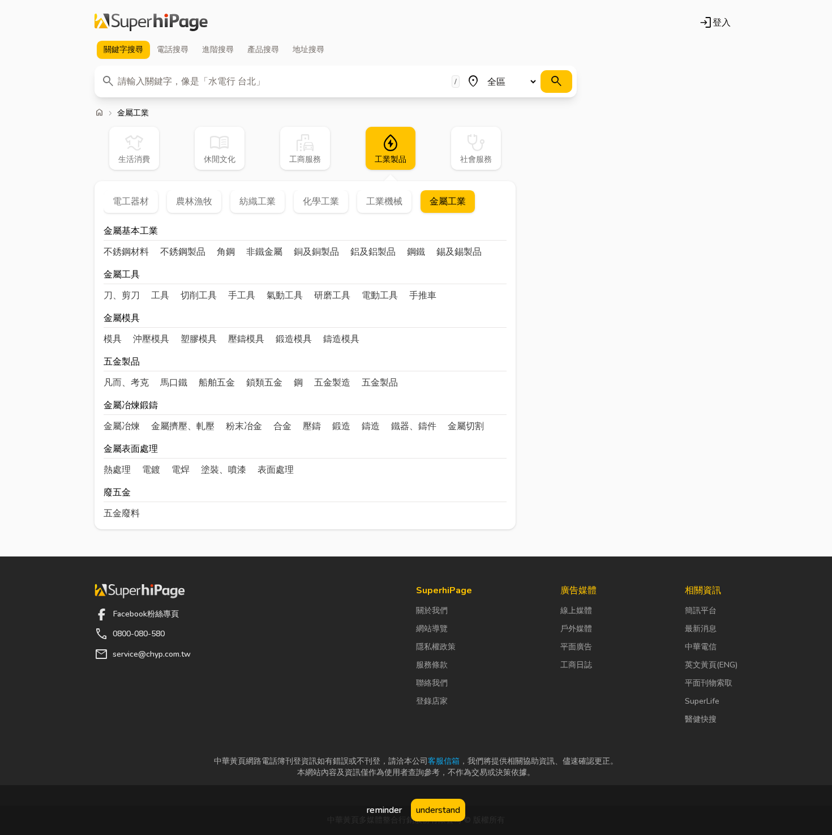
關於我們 (432, 610)
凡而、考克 (126, 382)
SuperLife (702, 701)
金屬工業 (448, 201)
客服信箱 (444, 761)
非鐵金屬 (264, 252)
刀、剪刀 (122, 295)
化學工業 (321, 201)
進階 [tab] (218, 49)
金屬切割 (466, 426)
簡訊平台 (701, 610)
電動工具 (380, 295)
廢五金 (117, 493)
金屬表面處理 (131, 449)
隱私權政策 (436, 646)
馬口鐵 (173, 382)
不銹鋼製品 (182, 252)
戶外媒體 (576, 628)
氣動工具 (285, 295)
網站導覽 (432, 628)
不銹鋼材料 (126, 252)
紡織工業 (257, 201)
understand (438, 810)
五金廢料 (122, 513)
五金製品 (122, 362)
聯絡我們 (432, 683)
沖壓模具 (151, 339)
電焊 (180, 470)
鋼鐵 (416, 252)
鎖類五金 (264, 382)
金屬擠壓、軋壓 (183, 426)
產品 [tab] (263, 49)
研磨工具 (332, 295)
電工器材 (131, 201)
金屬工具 (122, 275)
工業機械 (384, 201)
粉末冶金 (244, 426)
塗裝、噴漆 (223, 470)
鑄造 (371, 426)
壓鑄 (312, 426)
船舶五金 (217, 382)
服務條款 (432, 665)
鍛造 (341, 426)
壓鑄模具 (246, 339)
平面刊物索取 (708, 683)
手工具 (241, 295)
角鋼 (226, 252)
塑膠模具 (199, 339)
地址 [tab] (308, 49)
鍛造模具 (294, 339)
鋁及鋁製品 (373, 252)
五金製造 (332, 382)
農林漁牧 (194, 201)
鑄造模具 (341, 339)
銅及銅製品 (316, 252)
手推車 (422, 295)
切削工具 (199, 295)
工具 (160, 295)
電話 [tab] (172, 49)
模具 (113, 339)
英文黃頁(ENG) (711, 665)
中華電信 (701, 646)
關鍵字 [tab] (123, 49)
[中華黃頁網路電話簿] (151, 23)
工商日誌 (576, 665)
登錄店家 (432, 701)
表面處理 (276, 470)
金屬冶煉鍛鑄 (131, 406)
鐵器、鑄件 (413, 426)
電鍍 (151, 470)
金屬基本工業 (131, 231)
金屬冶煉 (122, 426)
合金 (282, 426)
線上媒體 (576, 610)
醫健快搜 (701, 719)
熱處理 (117, 470)
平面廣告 (576, 646)
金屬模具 (122, 319)
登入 (715, 22)
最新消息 (701, 628)
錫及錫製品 (459, 252)
